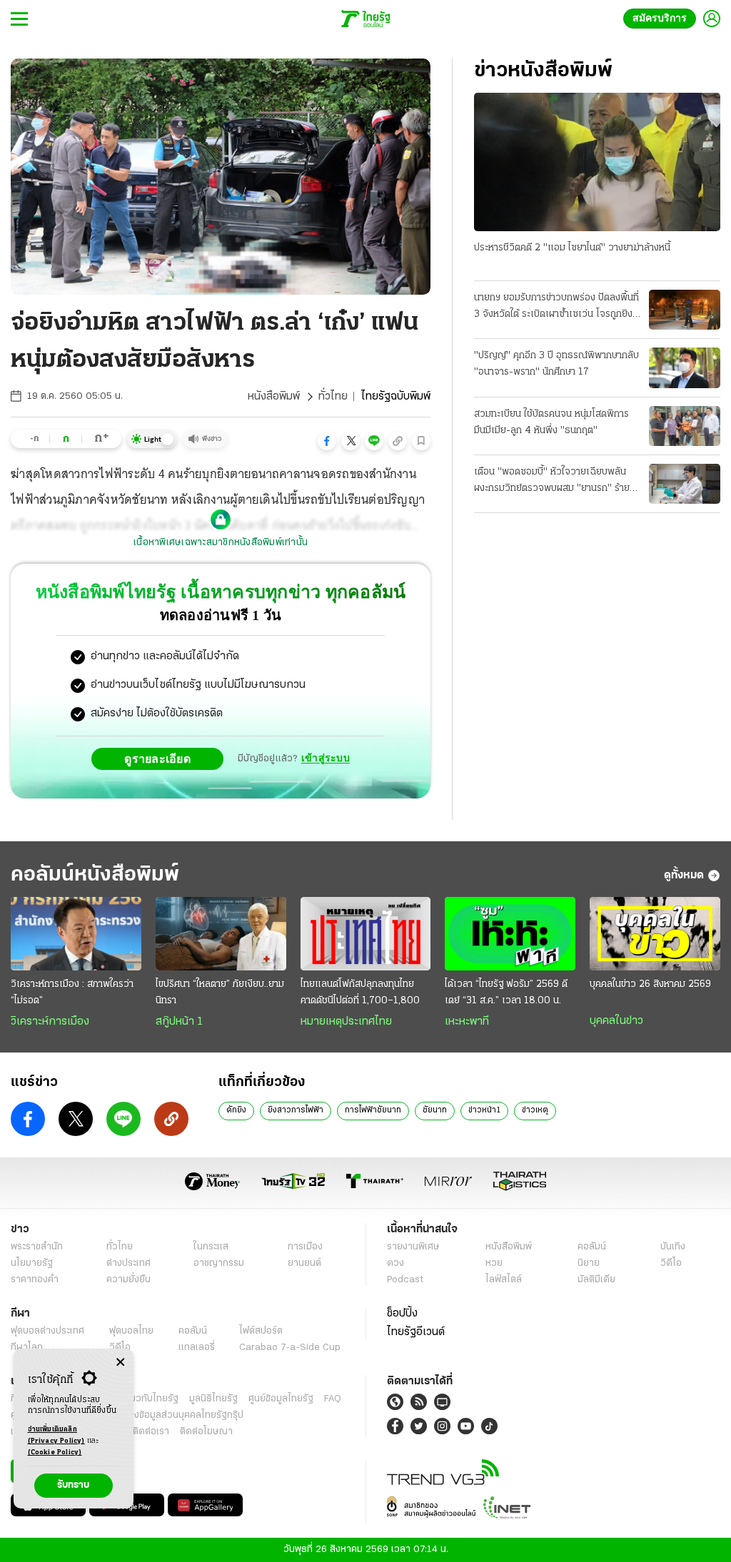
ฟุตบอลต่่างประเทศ (47, 1331)
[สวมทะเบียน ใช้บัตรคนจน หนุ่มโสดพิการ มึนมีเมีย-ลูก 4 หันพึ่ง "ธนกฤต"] (684, 426)
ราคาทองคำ (35, 1279)
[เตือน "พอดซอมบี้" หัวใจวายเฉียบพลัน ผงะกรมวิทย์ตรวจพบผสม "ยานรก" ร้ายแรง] (684, 484)
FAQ (332, 1399)
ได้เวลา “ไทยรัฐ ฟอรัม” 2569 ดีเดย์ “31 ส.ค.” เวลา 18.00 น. (506, 992)
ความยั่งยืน (128, 1279)
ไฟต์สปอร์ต (261, 1331)
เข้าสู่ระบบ (325, 758)
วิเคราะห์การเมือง (50, 1022)
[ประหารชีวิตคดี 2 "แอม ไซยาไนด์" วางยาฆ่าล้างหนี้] (597, 162)
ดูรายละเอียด (161, 758)
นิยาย (589, 1263)
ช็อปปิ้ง (402, 1313)
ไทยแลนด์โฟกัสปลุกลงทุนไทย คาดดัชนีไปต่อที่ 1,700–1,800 (360, 992)
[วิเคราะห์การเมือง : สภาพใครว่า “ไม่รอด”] (76, 933)
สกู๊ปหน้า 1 (179, 1022)
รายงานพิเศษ (413, 1247)
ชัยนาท (435, 1110)
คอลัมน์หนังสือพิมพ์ (95, 875)
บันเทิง (672, 1247)
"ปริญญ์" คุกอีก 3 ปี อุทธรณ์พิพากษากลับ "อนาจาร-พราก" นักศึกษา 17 (556, 363)
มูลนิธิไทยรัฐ (213, 1399)
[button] (327, 441)
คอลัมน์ (592, 1247)
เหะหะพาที (467, 1022)
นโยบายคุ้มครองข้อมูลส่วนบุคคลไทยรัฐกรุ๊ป (159, 1415)
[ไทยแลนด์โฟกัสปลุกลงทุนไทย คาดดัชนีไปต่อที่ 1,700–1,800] (366, 933)
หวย (494, 1263)
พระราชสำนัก (37, 1247)
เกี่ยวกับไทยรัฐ (149, 1399)
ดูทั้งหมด (684, 875)
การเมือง (305, 1247)
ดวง (395, 1263)
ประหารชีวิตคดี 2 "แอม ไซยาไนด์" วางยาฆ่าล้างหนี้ (572, 248)
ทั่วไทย (333, 396)
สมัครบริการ (662, 18)
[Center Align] (120, 1362)
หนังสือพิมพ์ (274, 396)
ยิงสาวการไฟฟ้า (295, 1110)
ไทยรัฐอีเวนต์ (416, 1332)
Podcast (405, 1279)
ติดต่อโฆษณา (206, 1431)
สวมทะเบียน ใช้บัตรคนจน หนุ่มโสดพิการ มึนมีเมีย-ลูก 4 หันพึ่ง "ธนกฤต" (551, 422)
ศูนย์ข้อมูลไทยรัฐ (280, 1399)
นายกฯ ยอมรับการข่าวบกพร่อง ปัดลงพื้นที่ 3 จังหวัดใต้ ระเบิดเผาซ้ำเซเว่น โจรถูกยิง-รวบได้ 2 (556, 308)
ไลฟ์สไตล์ (503, 1279)
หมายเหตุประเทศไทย (346, 1022)
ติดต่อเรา (151, 1431)
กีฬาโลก (27, 1347)
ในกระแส (210, 1247)
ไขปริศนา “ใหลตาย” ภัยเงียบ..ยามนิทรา (220, 992)
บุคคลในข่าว (616, 1021)
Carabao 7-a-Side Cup (290, 1347)
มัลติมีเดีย (596, 1279)
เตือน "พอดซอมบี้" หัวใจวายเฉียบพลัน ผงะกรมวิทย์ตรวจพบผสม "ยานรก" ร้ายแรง (552, 482)
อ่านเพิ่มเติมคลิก (56, 1435)
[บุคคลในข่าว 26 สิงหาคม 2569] (655, 933)
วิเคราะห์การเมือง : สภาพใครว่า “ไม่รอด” (72, 992)
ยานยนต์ (304, 1263)
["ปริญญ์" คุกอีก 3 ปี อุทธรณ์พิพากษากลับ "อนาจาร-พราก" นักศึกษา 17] (684, 367)
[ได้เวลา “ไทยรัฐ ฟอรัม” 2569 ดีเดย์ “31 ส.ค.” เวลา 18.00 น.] (510, 933)
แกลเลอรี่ (196, 1347)
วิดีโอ (671, 1263)
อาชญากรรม (218, 1263)
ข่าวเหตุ (535, 1110)
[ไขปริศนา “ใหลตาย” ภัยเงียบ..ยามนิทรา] (221, 933)
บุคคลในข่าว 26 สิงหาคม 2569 (650, 984)
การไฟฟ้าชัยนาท (373, 1110)
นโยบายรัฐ (32, 1263)
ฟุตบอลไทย (131, 1331)
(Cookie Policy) (55, 1452)
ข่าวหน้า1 (484, 1110)
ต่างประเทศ (128, 1263)
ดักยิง (236, 1110)
